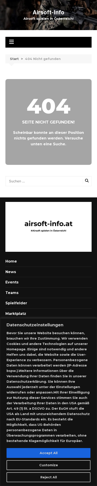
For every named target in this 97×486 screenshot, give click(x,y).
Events (11, 282)
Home (11, 261)
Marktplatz (15, 313)
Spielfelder (16, 303)
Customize (48, 465)
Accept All (49, 453)
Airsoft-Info (48, 12)
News (10, 272)
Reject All (48, 477)
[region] (48, 402)
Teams (11, 293)
